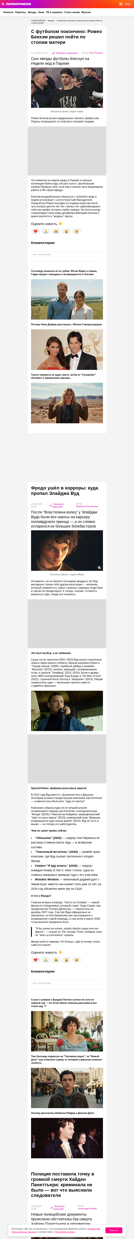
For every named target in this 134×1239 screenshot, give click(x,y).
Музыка (86, 12)
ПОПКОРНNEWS (38, 21)
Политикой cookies (65, 1232)
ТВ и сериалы (54, 12)
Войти (128, 4)
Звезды (32, 12)
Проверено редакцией (66, 53)
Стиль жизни (72, 12)
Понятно (113, 1230)
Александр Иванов (87, 1208)
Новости (8, 12)
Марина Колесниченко (87, 506)
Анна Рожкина (96, 53)
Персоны (20, 12)
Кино (41, 12)
